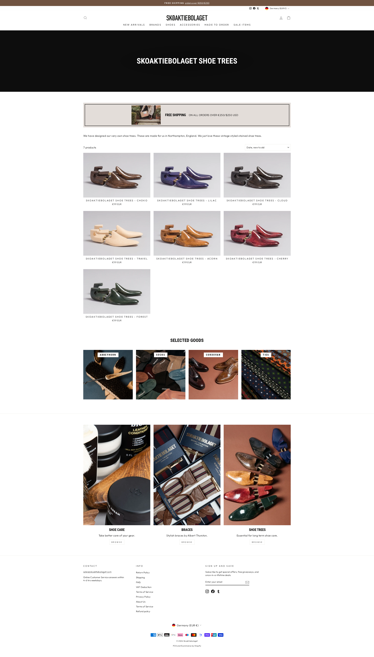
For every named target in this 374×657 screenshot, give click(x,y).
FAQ (138, 582)
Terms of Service (144, 592)
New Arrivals (134, 24)
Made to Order (217, 24)
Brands (155, 24)
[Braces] (187, 475)
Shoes (170, 24)
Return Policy (143, 572)
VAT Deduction (143, 587)
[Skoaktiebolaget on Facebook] (213, 591)
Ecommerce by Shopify (191, 646)
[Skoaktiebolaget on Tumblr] (218, 591)
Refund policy (143, 611)
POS (175, 646)
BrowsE (116, 542)
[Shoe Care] (116, 475)
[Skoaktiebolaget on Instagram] (207, 591)
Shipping (140, 577)
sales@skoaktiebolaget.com (97, 572)
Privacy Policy (143, 596)
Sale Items (242, 24)
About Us (141, 601)
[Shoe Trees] (257, 475)
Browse (187, 542)
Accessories (190, 24)
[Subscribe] (247, 582)
